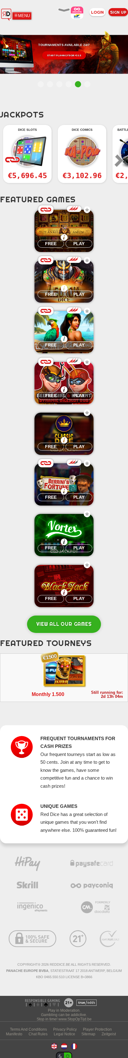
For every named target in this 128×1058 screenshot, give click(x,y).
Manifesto (14, 1034)
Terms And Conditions (28, 1029)
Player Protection (97, 1029)
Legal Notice (64, 1034)
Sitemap (88, 1034)
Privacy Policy (65, 1029)
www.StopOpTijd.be (75, 1019)
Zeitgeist (109, 1034)
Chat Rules (38, 1034)
